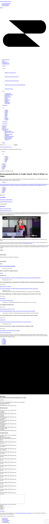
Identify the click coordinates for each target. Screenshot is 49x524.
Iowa (6, 116)
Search (1, 144)
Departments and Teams (9, 132)
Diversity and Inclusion (9, 136)
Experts (3, 125)
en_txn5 (1, 473)
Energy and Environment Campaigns (7, 266)
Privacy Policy (5, 519)
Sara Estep (9, 309)
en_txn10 (2, 490)
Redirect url (2, 436)
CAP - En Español (5, 520)
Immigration (7, 102)
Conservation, (18, 185)
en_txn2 (1, 463)
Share (3, 151)
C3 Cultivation (3, 421)
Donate (1, 7)
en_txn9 (1, 487)
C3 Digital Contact (3, 428)
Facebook (2, 399)
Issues (3, 65)
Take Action (4, 128)
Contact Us (7, 139)
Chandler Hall (2, 298)
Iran (3, 60)
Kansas (6, 117)
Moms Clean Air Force (30, 242)
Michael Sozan (3, 286)
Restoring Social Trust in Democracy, (21, 184)
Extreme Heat (7, 100)
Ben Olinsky (8, 286)
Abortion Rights (8, 93)
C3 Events (2, 414)
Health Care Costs (5, 63)
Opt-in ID (2, 505)
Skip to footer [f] (5, 5)
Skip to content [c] (5, 4)
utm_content (2, 453)
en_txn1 (1, 459)
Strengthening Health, (33, 184)
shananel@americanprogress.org (6, 201)
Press (3, 127)
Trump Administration (38, 185)
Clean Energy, (12, 185)
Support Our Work (8, 137)
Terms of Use (4, 518)
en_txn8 (1, 483)
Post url (1, 439)
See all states (4, 121)
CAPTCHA (2, 507)
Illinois (6, 114)
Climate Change (8, 96)
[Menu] (24, 57)
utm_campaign (3, 449)
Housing (6, 101)
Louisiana (6, 119)
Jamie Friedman (3, 330)
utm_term (2, 456)
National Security (5, 62)
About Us (4, 129)
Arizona (6, 110)
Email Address (5, 403)
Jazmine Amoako (3, 309)
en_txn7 (1, 480)
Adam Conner (2, 319)
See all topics (4, 105)
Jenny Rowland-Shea (10, 330)
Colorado (6, 111)
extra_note (2, 493)
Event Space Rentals (9, 134)
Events (3, 126)
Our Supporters (5, 521)
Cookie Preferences (6, 522)
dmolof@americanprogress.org (6, 210)
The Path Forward (5, 59)
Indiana (6, 115)
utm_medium (2, 446)
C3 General (2, 411)
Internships (7, 135)
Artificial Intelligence (9, 94)
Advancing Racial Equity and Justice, (7, 184)
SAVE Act (4, 61)
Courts (6, 97)
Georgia (6, 113)
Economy (6, 98)
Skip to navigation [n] (6, 3)
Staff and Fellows (8, 131)
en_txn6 (1, 476)
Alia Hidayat (17, 330)
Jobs (5, 133)
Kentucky (6, 118)
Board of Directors (8, 138)
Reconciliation (7, 103)
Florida (6, 112)
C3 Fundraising (3, 418)
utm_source (2, 443)
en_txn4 (1, 470)
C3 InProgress (2, 424)
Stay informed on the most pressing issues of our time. (13, 397)
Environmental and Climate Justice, (27, 185)
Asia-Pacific (7, 95)
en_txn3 (1, 466)
